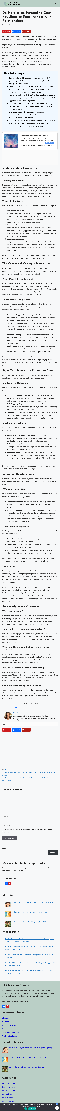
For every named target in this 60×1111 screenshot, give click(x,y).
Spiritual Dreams (8, 1098)
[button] (50, 3)
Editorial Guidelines (9, 1025)
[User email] (4, 724)
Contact (5, 1022)
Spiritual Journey (8, 1101)
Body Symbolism (8, 1087)
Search (5, 849)
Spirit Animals (7, 1094)
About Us (5, 1018)
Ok (26, 1108)
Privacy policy (32, 1108)
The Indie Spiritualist (9, 1036)
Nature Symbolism (9, 1091)
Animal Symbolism (9, 1083)
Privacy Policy (7, 1029)
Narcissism (9, 770)
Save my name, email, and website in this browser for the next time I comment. (29, 831)
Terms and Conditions (10, 1032)
